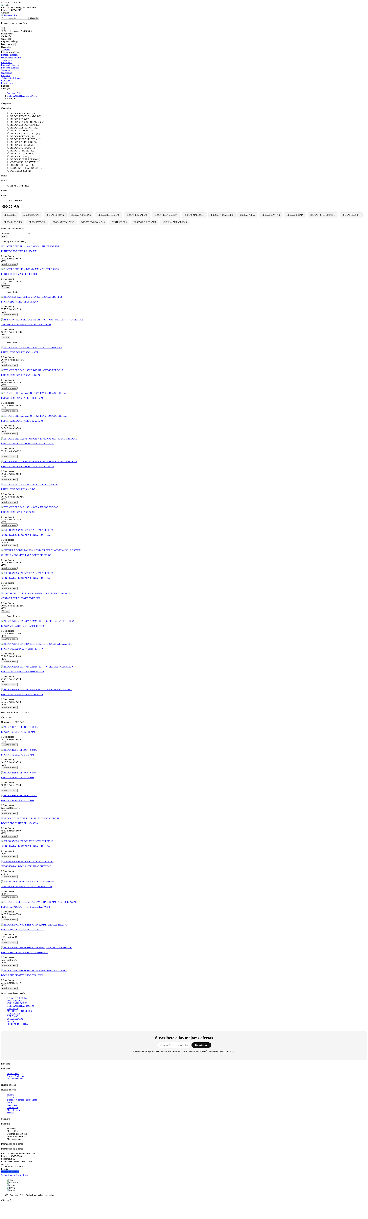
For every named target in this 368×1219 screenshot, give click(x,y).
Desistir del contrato (10, 1171)
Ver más (5, 287)
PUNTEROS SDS (119, 222)
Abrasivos (5, 49)
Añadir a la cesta (9, 264)
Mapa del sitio (13, 1110)
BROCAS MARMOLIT (194, 215)
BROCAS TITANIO (37, 222)
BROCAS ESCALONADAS (93, 222)
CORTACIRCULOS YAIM (145, 222)
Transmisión (6, 60)
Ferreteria (5, 80)
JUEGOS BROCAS (31, 215)
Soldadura (5, 70)
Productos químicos (10, 67)
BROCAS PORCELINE (81, 215)
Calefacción (6, 73)
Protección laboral (9, 55)
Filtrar (4, 236)
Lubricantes (6, 62)
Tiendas (10, 1112)
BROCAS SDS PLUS (13, 222)
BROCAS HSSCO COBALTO (322, 215)
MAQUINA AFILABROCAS (175, 222)
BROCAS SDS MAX (55, 215)
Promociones (13, 1073)
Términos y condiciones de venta (22, 1100)
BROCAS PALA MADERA (166, 215)
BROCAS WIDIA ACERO (222, 215)
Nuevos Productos (15, 1076)
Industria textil (7, 83)
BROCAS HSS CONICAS (108, 215)
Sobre (9, 1102)
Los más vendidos (15, 1078)
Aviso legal (12, 1097)
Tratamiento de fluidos (11, 78)
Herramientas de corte (11, 57)
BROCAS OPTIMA (295, 215)
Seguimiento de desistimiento (14, 1175)
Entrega (10, 1094)
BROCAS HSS (10, 215)
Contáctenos (12, 1107)
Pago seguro (12, 1105)
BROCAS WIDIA (247, 215)
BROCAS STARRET (351, 215)
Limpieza (5, 75)
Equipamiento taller (10, 65)
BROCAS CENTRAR (271, 215)
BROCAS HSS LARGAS (137, 215)
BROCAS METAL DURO (63, 222)
